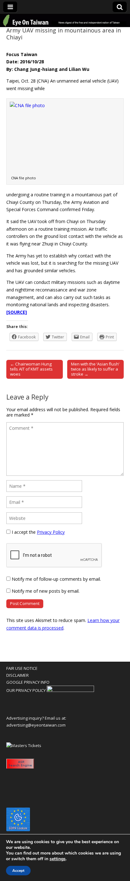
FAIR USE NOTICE (22, 668)
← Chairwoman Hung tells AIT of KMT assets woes (31, 369)
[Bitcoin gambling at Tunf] (70, 690)
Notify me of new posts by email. (46, 591)
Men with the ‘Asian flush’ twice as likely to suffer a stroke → (95, 369)
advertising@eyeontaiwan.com (36, 725)
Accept (18, 870)
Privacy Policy (51, 532)
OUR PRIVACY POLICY (26, 690)
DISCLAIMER (17, 675)
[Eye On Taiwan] (65, 20)
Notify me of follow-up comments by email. (56, 579)
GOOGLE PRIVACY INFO (28, 682)
